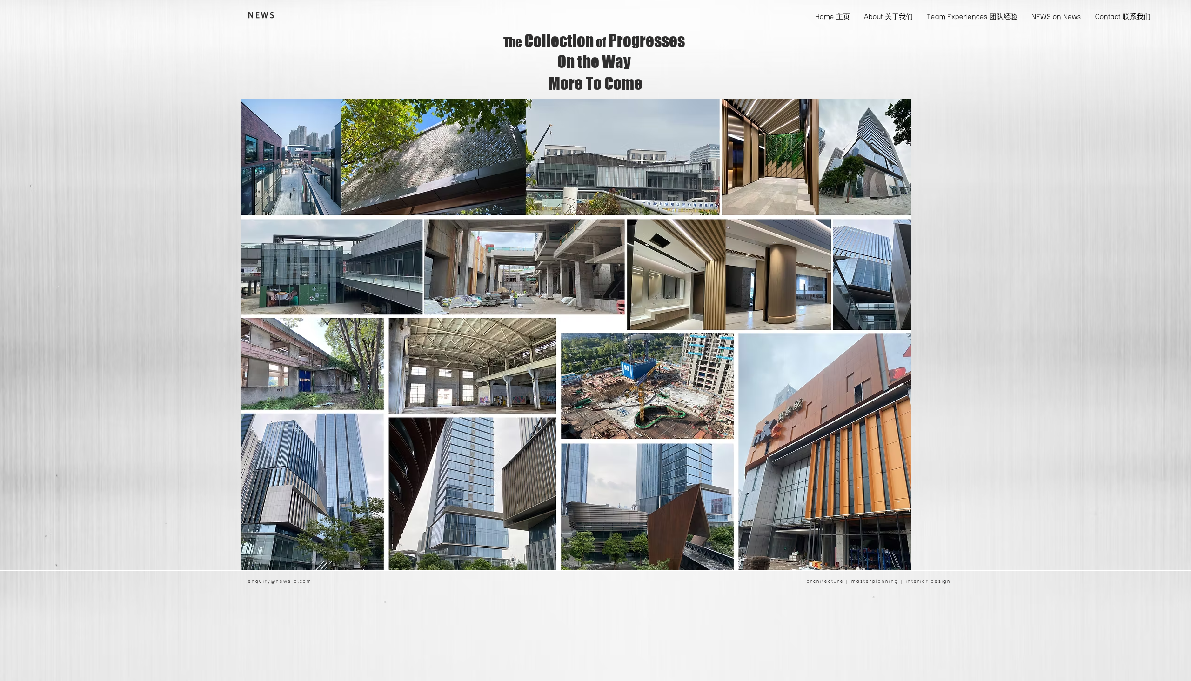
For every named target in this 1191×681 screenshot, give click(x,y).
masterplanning (874, 581)
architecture (825, 581)
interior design (928, 581)
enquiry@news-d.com (280, 581)
